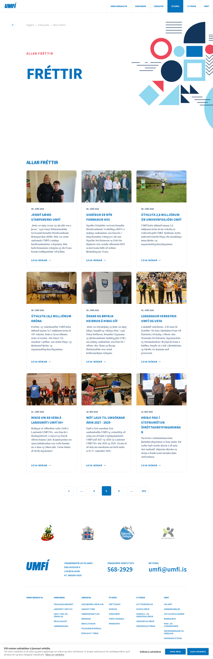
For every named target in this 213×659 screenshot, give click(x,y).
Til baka (13, 25)
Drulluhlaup (60, 621)
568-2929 (120, 569)
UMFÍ (11, 5)
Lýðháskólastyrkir (145, 626)
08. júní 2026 (92, 208)
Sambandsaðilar (172, 609)
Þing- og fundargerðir (171, 625)
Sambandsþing (61, 626)
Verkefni (158, 6)
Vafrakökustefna (173, 638)
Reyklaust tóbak (89, 633)
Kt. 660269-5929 (72, 575)
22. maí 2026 (147, 411)
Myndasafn (114, 624)
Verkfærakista (119, 6)
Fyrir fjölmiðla (116, 619)
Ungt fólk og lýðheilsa (61, 615)
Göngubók (114, 614)
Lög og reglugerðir (174, 614)
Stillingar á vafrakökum (150, 652)
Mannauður (170, 619)
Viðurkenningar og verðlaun (174, 632)
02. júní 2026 (147, 310)
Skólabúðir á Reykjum (92, 604)
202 (144, 490)
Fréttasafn (43, 25)
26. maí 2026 (92, 411)
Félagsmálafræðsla (91, 628)
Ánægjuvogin (88, 624)
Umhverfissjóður (145, 621)
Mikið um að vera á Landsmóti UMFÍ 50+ (47, 420)
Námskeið (86, 619)
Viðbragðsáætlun (90, 614)
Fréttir (54, 73)
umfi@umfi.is (168, 569)
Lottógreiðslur (144, 604)
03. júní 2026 (92, 310)
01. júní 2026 (37, 411)
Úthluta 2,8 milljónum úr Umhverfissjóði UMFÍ (161, 217)
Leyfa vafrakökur (198, 652)
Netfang (154, 563)
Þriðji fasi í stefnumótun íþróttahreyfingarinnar (161, 425)
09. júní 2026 (37, 208)
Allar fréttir (59, 25)
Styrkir (191, 6)
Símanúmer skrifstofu (120, 563)
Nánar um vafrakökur (54, 655)
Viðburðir (140, 6)
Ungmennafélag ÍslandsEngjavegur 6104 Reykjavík (78, 567)
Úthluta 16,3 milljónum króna (51, 318)
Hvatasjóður (142, 609)
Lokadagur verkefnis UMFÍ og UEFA (159, 318)
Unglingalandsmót (63, 604)
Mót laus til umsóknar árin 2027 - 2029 (105, 420)
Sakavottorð (88, 609)
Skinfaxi (113, 609)
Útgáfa (175, 6)
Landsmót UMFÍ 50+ (63, 609)
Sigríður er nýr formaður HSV (99, 217)
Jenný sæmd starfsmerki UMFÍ (45, 217)
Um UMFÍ (168, 604)
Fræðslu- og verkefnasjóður (144, 615)
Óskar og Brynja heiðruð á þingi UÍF (102, 318)
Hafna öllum (175, 652)
